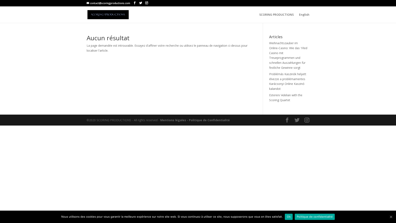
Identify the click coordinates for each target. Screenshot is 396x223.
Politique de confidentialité (315, 216)
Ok (289, 216)
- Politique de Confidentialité (208, 120)
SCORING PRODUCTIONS (276, 15)
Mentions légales (173, 120)
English (304, 15)
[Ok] (391, 217)
